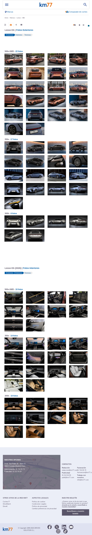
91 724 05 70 (20, 469)
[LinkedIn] (64, 527)
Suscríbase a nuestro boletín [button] (75, 512)
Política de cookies (38, 502)
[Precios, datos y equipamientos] (16, 25)
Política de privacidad (39, 506)
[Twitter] (57, 527)
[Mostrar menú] (7, 4)
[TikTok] (65, 531)
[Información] (5, 25)
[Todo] (21, 25)
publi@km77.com (68, 477)
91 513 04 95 (17, 471)
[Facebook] (49, 527)
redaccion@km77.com (70, 470)
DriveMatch (7, 504)
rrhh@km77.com (83, 480)
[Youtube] (71, 527)
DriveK (5, 506)
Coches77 (6, 502)
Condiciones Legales (39, 504)
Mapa (23, 466)
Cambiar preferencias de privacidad (44, 508)
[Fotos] (11, 25)
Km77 (46, 5)
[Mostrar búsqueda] (85, 5)
